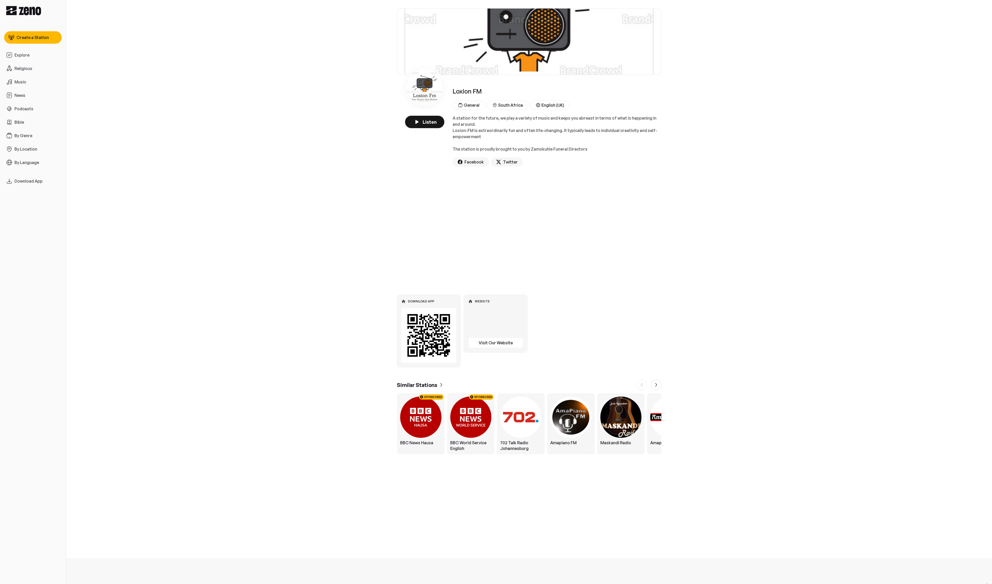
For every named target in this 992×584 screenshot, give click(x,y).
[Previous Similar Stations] (642, 385)
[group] (529, 424)
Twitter (510, 162)
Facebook (474, 162)
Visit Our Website (496, 342)
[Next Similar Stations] (656, 385)
